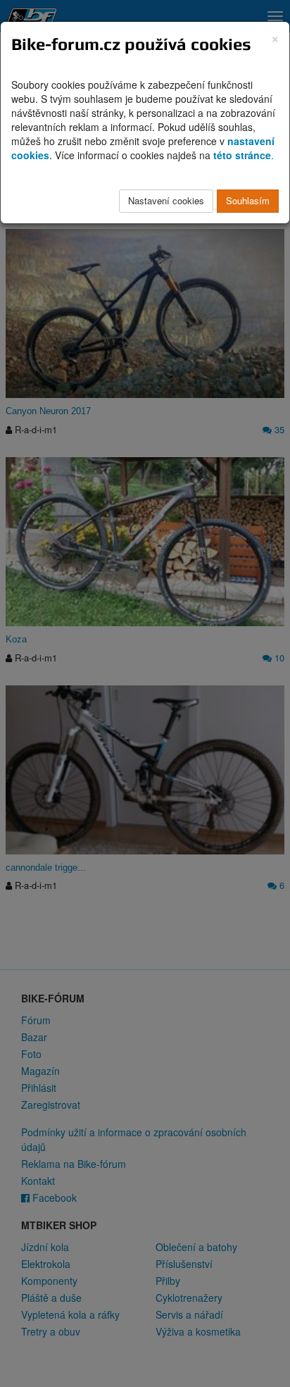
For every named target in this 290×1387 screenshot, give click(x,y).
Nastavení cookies (166, 200)
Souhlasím (248, 200)
